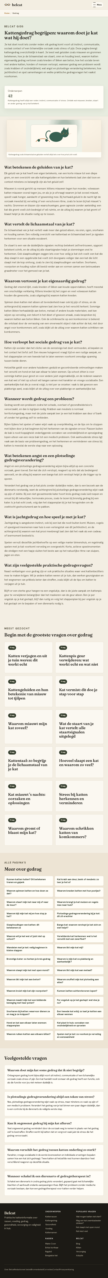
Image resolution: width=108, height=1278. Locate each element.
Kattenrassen (51, 1216)
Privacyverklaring (66, 1269)
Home (6, 13)
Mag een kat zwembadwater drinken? (88, 1222)
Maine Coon (50, 1243)
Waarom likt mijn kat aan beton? (24, 979)
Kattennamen (51, 1232)
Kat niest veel (82, 1231)
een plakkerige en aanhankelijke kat (75, 388)
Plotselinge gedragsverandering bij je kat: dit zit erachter (78, 915)
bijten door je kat (19, 428)
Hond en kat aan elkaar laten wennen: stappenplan (27, 1024)
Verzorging (81, 1251)
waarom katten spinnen (35, 306)
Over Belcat (9, 1269)
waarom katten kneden (63, 295)
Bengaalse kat (51, 1255)
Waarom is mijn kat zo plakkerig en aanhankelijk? (75, 960)
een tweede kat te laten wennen (45, 356)
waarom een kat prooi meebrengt (40, 531)
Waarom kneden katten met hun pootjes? (78, 890)
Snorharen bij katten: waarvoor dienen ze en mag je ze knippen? (28, 1013)
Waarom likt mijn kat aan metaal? (74, 970)
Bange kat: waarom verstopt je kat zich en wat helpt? (79, 926)
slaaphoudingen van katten (69, 262)
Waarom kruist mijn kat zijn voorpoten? (27, 990)
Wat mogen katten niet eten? (88, 1216)
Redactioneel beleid (22, 1269)
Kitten (78, 1247)
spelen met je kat (14, 546)
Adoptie (79, 1255)
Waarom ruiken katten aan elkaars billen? (29, 1034)
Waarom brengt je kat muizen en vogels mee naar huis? (77, 903)
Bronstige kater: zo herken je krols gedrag (28, 958)
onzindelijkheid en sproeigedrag (84, 433)
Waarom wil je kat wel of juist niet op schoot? (26, 937)
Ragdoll (48, 1251)
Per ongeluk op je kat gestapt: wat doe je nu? (78, 1001)
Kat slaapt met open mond (88, 1227)
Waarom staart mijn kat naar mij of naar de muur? (27, 903)
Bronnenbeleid (37, 1269)
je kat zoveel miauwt (86, 192)
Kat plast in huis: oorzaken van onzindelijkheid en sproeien (73, 1024)
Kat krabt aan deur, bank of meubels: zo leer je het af (78, 881)
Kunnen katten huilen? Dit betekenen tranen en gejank (26, 881)
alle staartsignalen (50, 249)
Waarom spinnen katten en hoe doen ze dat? (27, 892)
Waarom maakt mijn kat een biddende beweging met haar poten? (26, 1001)
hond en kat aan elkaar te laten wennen (44, 371)
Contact (56, 1269)
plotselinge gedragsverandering (74, 489)
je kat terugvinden (75, 502)
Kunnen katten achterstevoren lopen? (77, 990)
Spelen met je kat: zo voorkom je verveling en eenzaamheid (79, 1035)
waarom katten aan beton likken (22, 319)
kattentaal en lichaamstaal (70, 234)
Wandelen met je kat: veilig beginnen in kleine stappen (27, 949)
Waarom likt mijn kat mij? (70, 947)
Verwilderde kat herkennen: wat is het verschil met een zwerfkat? (77, 937)
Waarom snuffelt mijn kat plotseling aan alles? (78, 981)
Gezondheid (50, 1224)
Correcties (48, 1269)
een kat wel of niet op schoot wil (22, 380)
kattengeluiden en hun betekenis (58, 177)
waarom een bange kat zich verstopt (53, 474)
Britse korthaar (51, 1247)
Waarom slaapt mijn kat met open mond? (28, 970)
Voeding (48, 1228)
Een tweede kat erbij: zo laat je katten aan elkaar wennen (79, 1013)
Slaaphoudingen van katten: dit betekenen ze (23, 926)
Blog (78, 1243)
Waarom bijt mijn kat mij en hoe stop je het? (27, 915)
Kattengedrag (51, 1220)
